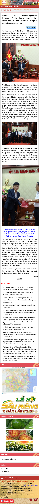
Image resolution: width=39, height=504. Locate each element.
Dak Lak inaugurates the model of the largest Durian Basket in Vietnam (18, 293)
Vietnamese (29, 1)
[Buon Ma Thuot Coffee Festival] (19, 404)
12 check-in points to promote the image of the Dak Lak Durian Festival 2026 (19, 328)
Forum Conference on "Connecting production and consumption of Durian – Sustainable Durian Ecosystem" (19, 300)
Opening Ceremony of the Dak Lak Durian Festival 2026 (19, 306)
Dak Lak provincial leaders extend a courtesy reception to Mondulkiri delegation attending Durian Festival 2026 (19, 312)
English (35, 1)
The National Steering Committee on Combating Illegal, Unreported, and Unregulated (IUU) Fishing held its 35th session (19, 358)
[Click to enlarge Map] (19, 380)
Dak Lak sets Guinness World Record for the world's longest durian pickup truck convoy (18, 288)
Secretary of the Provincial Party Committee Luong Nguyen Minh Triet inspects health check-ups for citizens (19, 334)
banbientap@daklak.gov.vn (31, 485)
